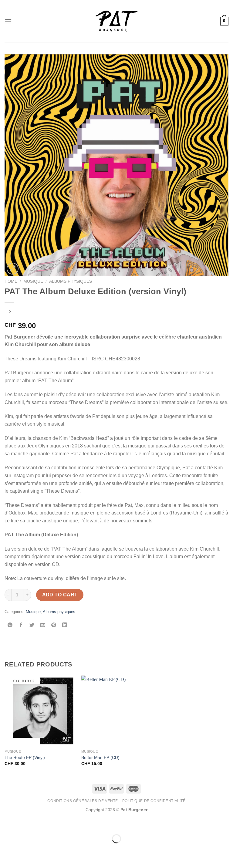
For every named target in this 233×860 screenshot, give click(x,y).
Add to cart (60, 594)
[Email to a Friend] (43, 626)
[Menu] (8, 21)
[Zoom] (13, 269)
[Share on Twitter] (32, 626)
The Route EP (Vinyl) (25, 757)
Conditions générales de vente (82, 801)
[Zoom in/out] (24, 824)
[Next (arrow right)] (24, 849)
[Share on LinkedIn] (65, 626)
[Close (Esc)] (6, 824)
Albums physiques (70, 281)
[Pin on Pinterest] (54, 626)
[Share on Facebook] (21, 626)
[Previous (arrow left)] (6, 849)
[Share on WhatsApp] (10, 626)
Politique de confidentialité (154, 801)
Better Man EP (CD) (100, 757)
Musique (33, 281)
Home (11, 281)
